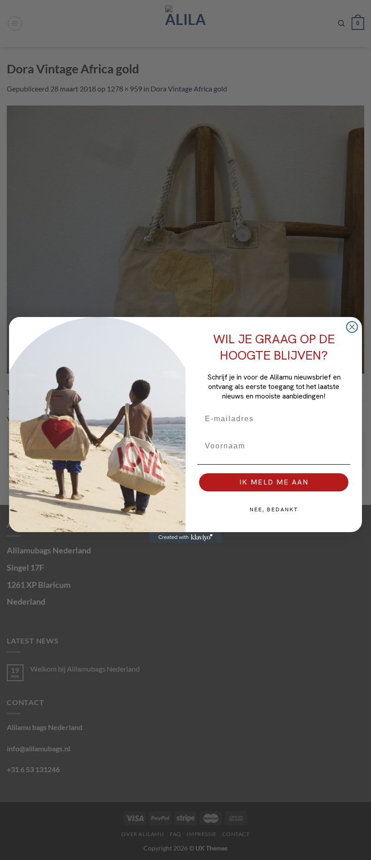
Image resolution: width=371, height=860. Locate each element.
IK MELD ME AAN (274, 482)
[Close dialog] (352, 327)
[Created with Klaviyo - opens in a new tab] (185, 537)
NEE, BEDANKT (274, 509)
